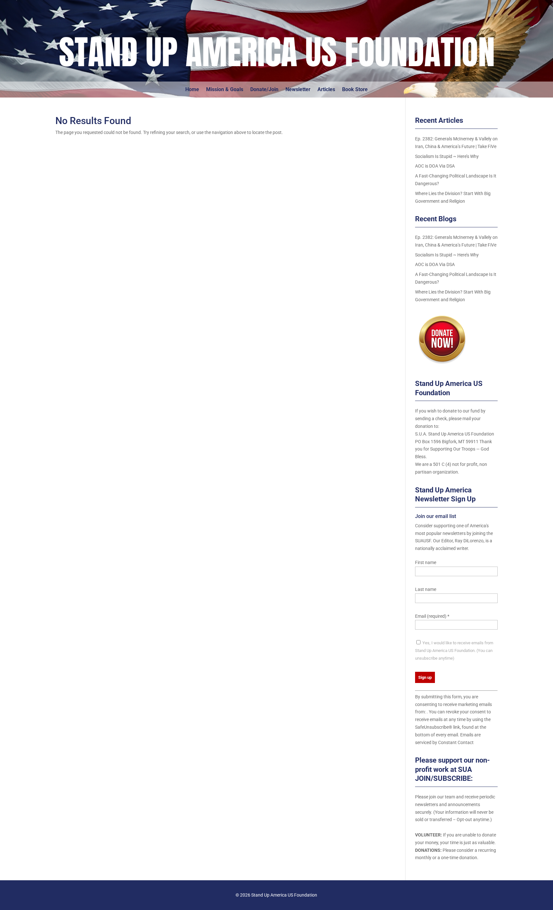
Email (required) (432, 616)
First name (425, 562)
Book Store (355, 89)
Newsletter (297, 89)
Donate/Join (264, 89)
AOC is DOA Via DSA (435, 166)
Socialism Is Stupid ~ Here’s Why (447, 156)
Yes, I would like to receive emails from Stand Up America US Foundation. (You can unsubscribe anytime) (454, 650)
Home (192, 89)
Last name (425, 589)
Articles (326, 89)
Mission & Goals (224, 89)
